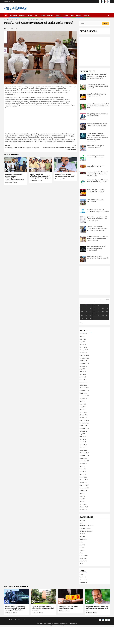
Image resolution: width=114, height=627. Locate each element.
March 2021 (83, 504)
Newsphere (66, 623)
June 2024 (83, 404)
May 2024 (83, 407)
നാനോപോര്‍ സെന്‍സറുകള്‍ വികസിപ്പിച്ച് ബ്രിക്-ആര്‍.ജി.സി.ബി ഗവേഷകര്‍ (43, 608)
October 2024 (83, 393)
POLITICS (82, 547)
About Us (11, 620)
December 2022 (84, 453)
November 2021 (84, 488)
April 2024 (83, 409)
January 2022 (83, 483)
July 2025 (82, 369)
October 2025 (83, 361)
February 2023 (84, 447)
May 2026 (83, 342)
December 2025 (84, 355)
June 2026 (83, 339)
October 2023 (83, 426)
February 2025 (84, 382)
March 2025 (83, 380)
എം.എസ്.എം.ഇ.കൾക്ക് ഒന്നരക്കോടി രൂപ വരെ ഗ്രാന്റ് (65, 175)
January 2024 (83, 418)
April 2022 (83, 474)
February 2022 (84, 480)
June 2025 (83, 372)
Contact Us (18, 620)
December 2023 (84, 420)
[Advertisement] (40, 121)
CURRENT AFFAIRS (85, 528)
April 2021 (83, 501)
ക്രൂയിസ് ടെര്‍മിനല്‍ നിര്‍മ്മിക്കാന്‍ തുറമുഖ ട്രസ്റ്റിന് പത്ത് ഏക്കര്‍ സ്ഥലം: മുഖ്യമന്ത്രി (40, 176)
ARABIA (82, 520)
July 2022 (82, 466)
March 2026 (83, 347)
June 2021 (83, 496)
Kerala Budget (83, 539)
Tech (81, 553)
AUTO (36, 15)
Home (5, 620)
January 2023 (83, 450)
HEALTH (82, 536)
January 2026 (83, 353)
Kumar (15, 182)
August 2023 (83, 431)
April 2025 (83, 377)
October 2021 (83, 491)
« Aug (81, 323)
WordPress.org (83, 582)
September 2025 (84, 363)
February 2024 (84, 415)
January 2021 (83, 510)
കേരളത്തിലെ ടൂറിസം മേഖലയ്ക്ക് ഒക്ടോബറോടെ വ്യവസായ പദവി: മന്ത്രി (97, 608)
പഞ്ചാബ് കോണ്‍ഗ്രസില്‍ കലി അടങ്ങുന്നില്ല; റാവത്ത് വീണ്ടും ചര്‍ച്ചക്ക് (59, 147)
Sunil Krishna (15, 29)
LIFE (81, 542)
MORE (78, 15)
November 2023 (84, 423)
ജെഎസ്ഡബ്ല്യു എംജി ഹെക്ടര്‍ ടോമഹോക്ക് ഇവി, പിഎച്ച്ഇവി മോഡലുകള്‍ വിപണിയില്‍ (15, 608)
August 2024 (83, 399)
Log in (81, 574)
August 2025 (83, 366)
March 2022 (83, 477)
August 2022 (83, 464)
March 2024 (83, 412)
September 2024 (84, 396)
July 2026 (82, 336)
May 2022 (83, 472)
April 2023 (83, 442)
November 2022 (84, 455)
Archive (86, 15)
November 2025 (84, 358)
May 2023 (83, 439)
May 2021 (83, 499)
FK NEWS (65, 15)
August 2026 (83, 334)
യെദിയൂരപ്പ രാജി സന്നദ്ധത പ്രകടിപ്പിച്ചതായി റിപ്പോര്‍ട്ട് (22, 146)
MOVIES (58, 15)
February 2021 (84, 507)
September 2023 (84, 428)
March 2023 (83, 445)
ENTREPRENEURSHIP (47, 15)
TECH (72, 15)
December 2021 (84, 485)
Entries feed (83, 577)
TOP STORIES (13, 15)
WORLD (82, 564)
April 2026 (83, 344)
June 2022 (83, 469)
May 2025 (83, 374)
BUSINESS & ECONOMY (25, 15)
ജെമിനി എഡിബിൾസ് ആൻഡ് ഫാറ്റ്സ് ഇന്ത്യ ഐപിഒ (69, 607)
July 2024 (82, 401)
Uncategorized (83, 558)
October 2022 (83, 458)
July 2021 (82, 493)
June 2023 (83, 436)
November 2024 (84, 390)
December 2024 (84, 388)
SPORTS (82, 550)
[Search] (109, 15)
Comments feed (84, 580)
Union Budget (83, 561)
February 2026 (84, 350)
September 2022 (84, 461)
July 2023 (82, 434)
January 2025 (83, 385)
